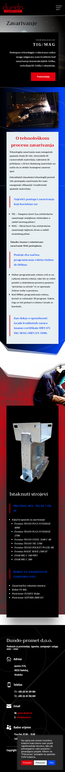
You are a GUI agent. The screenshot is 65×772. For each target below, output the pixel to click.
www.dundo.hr (25, 713)
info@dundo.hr (24, 717)
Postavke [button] (27, 763)
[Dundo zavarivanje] (32, 126)
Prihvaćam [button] (40, 763)
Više (51, 763)
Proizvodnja (43, 76)
